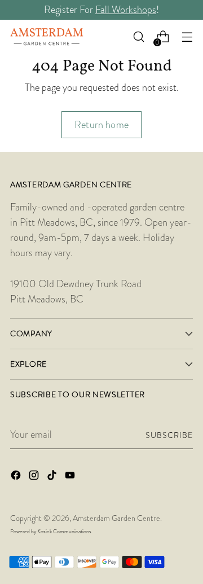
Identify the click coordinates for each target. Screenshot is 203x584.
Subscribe (169, 435)
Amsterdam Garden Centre (116, 518)
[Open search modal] (138, 37)
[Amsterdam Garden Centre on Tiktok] (53, 477)
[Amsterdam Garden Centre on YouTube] (71, 477)
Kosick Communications (64, 531)
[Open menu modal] (186, 37)
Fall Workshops (125, 9)
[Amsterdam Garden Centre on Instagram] (35, 477)
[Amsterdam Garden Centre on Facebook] (17, 477)
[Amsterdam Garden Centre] (46, 37)
